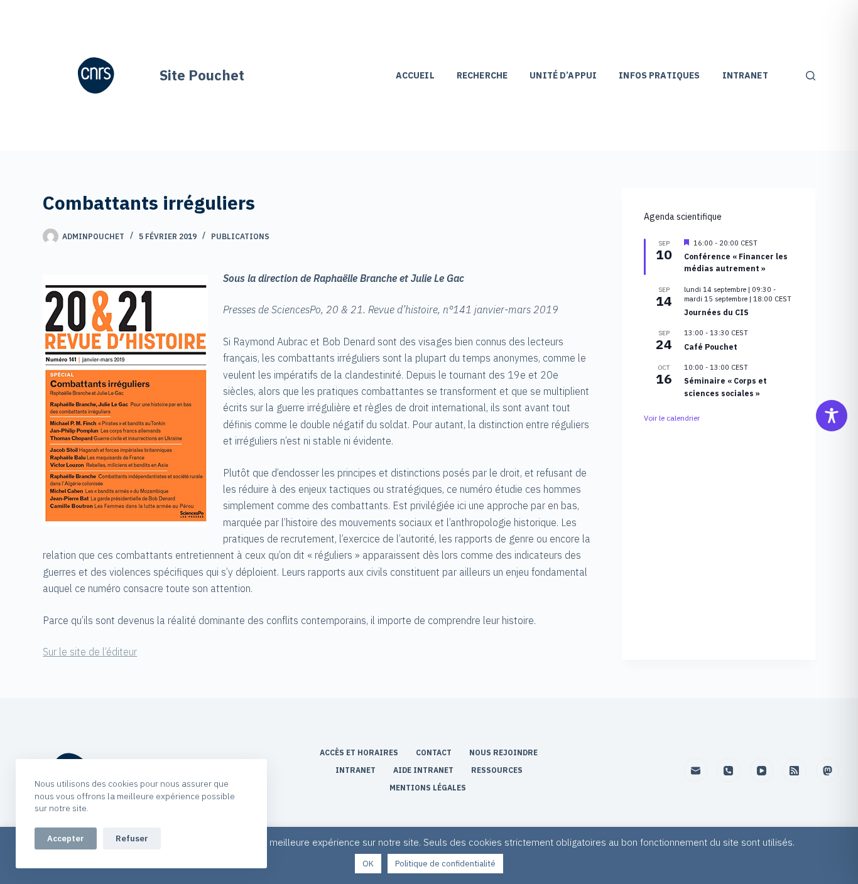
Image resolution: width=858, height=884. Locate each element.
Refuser (132, 838)
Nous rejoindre (503, 752)
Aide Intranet (424, 770)
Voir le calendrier (672, 418)
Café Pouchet (710, 347)
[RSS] (794, 770)
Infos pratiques (659, 75)
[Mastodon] (828, 770)
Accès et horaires (360, 752)
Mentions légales (428, 787)
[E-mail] (696, 770)
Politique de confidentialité (445, 863)
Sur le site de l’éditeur (90, 651)
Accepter (65, 838)
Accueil (415, 75)
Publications (240, 236)
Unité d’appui (563, 75)
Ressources (497, 770)
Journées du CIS (716, 312)
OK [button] (368, 863)
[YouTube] (762, 770)
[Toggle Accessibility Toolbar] (832, 416)
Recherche (482, 75)
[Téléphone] (729, 770)
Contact (434, 752)
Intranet (745, 75)
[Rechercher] (810, 75)
